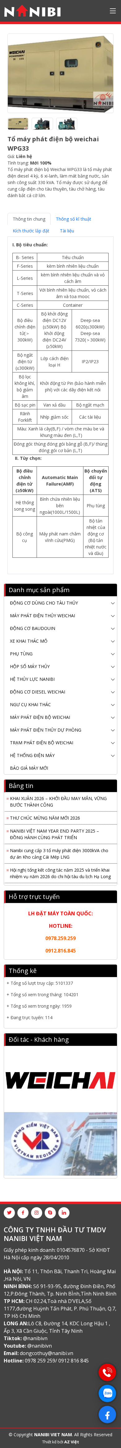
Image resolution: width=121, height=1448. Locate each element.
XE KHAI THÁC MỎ (28, 641)
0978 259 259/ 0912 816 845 (57, 1360)
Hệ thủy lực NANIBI (32, 679)
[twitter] (9, 1212)
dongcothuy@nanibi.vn (46, 1353)
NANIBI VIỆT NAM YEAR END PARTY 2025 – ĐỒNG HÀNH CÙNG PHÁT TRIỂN (54, 832)
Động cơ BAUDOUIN (32, 628)
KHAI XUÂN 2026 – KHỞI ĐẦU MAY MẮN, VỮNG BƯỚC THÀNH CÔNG (58, 799)
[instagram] (36, 1212)
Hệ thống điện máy (32, 755)
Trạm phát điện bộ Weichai (41, 743)
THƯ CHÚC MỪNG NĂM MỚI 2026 (45, 816)
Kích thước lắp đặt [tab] (31, 231)
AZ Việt (71, 1442)
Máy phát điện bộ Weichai (40, 717)
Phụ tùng (21, 654)
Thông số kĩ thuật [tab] (73, 219)
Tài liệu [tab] (67, 231)
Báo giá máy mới (29, 768)
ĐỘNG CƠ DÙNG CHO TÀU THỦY (44, 603)
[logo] (32, 11)
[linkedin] (63, 1212)
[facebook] (23, 1212)
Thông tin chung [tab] (29, 219)
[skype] (50, 1212)
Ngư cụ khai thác (30, 704)
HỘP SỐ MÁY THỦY (30, 666)
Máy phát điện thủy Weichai (42, 615)
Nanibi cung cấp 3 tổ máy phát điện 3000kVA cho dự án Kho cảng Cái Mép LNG (59, 851)
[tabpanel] (60, 402)
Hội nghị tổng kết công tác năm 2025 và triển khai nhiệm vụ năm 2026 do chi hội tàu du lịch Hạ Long (60, 871)
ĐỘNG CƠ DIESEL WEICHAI (37, 692)
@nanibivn (35, 1338)
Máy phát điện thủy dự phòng (45, 730)
